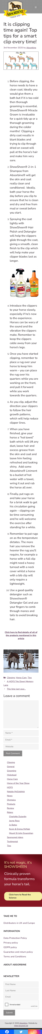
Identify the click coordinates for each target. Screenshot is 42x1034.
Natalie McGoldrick (16, 791)
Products (11, 804)
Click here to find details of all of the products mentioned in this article (21, 635)
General (10, 766)
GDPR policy (10, 947)
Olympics (11, 799)
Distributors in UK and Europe (19, 923)
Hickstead (11, 775)
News (9, 795)
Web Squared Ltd (21, 1026)
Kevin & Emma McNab (19, 829)
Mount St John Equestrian (21, 833)
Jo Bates (13, 824)
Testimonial (12, 841)
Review (10, 808)
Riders (10, 812)
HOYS (10, 787)
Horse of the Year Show (18, 783)
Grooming (11, 770)
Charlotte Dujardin (17, 816)
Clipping (11, 677)
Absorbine (23, 1023)
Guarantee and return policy (18, 951)
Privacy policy (11, 942)
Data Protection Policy (15, 938)
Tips (30, 677)
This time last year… (16, 689)
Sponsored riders (15, 837)
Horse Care (21, 677)
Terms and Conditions (15, 956)
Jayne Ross (14, 820)
